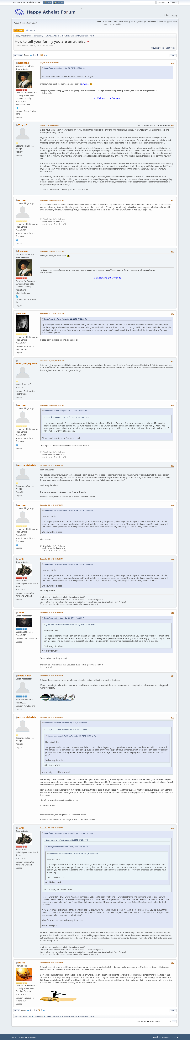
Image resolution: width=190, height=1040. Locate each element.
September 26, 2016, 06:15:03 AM (52, 405)
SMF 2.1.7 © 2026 (18, 1037)
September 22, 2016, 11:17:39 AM (52, 251)
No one (22, 313)
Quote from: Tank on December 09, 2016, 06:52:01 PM (64, 618)
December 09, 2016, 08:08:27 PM (51, 675)
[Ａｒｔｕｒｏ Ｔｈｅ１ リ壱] (17, 239)
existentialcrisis (27, 465)
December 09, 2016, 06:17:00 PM (51, 505)
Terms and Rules (164, 1037)
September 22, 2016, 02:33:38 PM (52, 313)
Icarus (21, 962)
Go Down (18, 55)
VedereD (22, 125)
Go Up (16, 1010)
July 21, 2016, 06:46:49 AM (49, 63)
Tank (21, 559)
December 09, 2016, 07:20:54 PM (51, 612)
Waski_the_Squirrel (26, 363)
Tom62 (21, 612)
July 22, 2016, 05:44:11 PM (49, 125)
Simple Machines (30, 1037)
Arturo (22, 200)
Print (173, 55)
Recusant (23, 62)
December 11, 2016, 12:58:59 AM (51, 962)
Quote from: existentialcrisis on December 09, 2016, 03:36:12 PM (68, 510)
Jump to (139, 1021)
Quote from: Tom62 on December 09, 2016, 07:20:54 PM (65, 722)
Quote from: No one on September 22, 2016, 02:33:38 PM (65, 410)
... (35, 55)
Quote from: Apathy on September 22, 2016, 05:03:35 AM (65, 319)
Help (155, 1037)
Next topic (170, 48)
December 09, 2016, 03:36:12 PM (51, 465)
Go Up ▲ (175, 1037)
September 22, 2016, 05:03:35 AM (52, 200)
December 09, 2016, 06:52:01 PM (51, 559)
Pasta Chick (24, 675)
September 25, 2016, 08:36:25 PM (52, 361)
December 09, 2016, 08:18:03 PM (51, 717)
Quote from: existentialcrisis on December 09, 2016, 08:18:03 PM (68, 833)
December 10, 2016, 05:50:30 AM (51, 828)
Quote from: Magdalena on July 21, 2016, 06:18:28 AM (64, 68)
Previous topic (157, 48)
